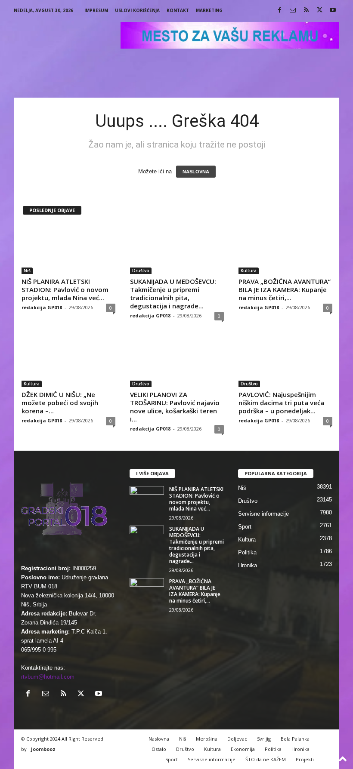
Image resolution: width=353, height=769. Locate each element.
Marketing (209, 10)
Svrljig (264, 738)
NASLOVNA (196, 171)
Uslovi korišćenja (137, 10)
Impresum (96, 10)
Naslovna (159, 738)
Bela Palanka (295, 738)
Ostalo (159, 749)
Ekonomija (243, 749)
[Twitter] (319, 10)
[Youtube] (333, 10)
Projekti (305, 759)
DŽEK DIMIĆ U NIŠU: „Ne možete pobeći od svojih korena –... (60, 402)
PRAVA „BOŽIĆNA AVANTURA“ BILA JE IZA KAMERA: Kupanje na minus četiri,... (284, 289)
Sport (244, 526)
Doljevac (237, 738)
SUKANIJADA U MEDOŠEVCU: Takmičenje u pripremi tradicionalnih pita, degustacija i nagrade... (173, 293)
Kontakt (178, 10)
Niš (27, 271)
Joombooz (43, 749)
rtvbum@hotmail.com (47, 677)
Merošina (206, 738)
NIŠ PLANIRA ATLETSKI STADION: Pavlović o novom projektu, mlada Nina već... (65, 289)
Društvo (140, 271)
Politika (247, 552)
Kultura (249, 271)
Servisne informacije (263, 514)
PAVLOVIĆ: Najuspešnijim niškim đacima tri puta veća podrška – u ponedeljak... (281, 402)
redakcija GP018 (42, 307)
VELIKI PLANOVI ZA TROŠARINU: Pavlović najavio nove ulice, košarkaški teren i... (175, 406)
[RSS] (306, 10)
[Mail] (293, 10)
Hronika (247, 565)
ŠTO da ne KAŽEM (265, 759)
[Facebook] (279, 10)
